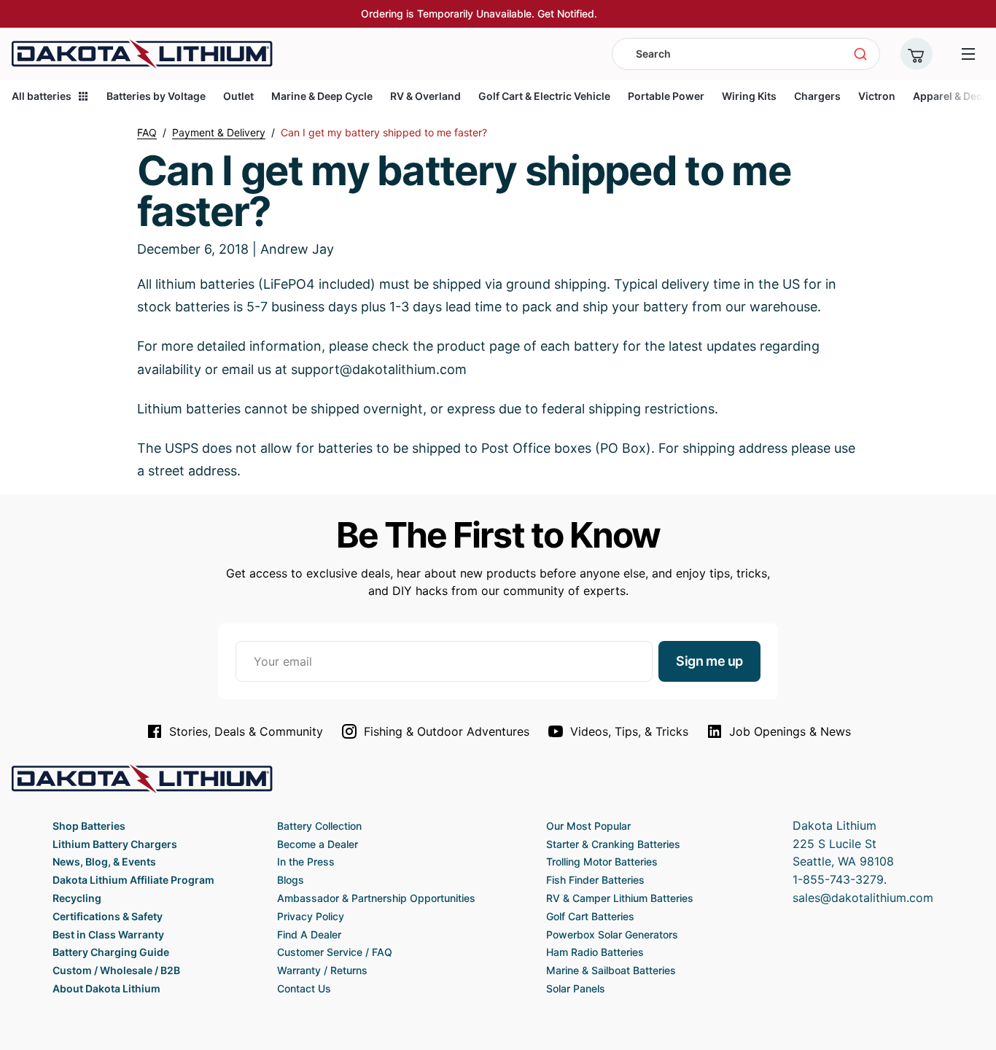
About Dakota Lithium (106, 988)
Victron (876, 96)
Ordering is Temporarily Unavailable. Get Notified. (479, 13)
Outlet (238, 96)
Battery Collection (319, 826)
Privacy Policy (310, 916)
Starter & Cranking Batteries (613, 844)
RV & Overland (425, 96)
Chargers (817, 96)
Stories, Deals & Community (246, 731)
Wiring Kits (749, 96)
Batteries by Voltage (156, 96)
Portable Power (666, 96)
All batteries (41, 96)
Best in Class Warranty (108, 934)
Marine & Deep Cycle (322, 96)
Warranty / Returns (322, 970)
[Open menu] (968, 54)
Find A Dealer (309, 934)
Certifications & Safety (107, 916)
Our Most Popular (588, 826)
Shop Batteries (88, 826)
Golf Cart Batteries (590, 916)
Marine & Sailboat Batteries (611, 970)
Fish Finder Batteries (595, 880)
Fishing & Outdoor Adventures (446, 731)
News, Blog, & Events (104, 861)
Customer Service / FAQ (334, 952)
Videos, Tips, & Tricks (629, 731)
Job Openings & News (790, 731)
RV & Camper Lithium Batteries (619, 898)
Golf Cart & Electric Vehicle (544, 96)
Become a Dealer (317, 844)
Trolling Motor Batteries (602, 861)
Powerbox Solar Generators (612, 934)
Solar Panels (575, 988)
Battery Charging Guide (110, 952)
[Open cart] (916, 54)
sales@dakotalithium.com (863, 897)
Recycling (76, 898)
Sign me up (709, 661)
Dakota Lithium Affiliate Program (133, 880)
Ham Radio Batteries (595, 952)
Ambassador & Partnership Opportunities (376, 898)
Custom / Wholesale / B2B (116, 970)
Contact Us (304, 988)
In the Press (306, 861)
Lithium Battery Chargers (114, 844)
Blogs (290, 880)
